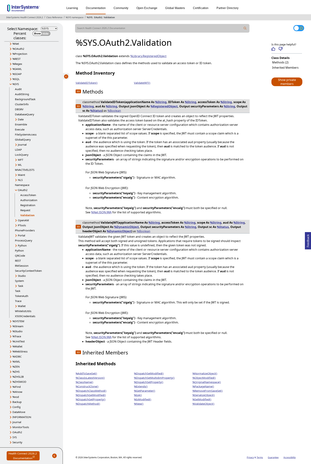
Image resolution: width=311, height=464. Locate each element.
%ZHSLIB (18, 376)
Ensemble (21, 124)
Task (20, 286)
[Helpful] (273, 49)
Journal (22, 144)
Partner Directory (228, 8)
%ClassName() (84, 382)
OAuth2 (98, 17)
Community (121, 8)
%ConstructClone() (87, 386)
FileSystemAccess (26, 134)
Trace (18, 301)
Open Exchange (146, 8)
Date (21, 119)
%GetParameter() (144, 390)
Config (16, 407)
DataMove (18, 412)
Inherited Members (285, 68)
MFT (20, 159)
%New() (138, 403)
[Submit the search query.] (245, 28)
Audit (18, 89)
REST (18, 260)
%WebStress (20, 351)
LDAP (18, 149)
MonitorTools (20, 427)
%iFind (16, 386)
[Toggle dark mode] (298, 28)
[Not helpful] (280, 49)
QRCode (20, 255)
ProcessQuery (23, 240)
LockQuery (21, 154)
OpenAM (23, 220)
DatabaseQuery (24, 114)
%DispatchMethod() (88, 403)
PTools (22, 225)
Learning (72, 8)
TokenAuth (21, 296)
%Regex (17, 64)
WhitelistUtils (23, 311)
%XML (16, 361)
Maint (21, 175)
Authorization (28, 200)
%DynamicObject (126, 227)
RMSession (21, 265)
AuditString (22, 94)
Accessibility (289, 457)
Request (25, 210)
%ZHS (16, 371)
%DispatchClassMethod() (91, 390)
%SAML (17, 69)
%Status (96, 111)
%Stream (17, 326)
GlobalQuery (23, 139)
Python (22, 245)
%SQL (16, 79)
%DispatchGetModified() (91, 395)
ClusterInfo (22, 104)
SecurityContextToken (28, 270)
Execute (19, 129)
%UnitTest (18, 341)
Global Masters (175, 8)
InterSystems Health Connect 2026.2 (24, 17)
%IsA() (138, 395)
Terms (260, 457)
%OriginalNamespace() (206, 382)
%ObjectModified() (204, 377)
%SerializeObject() (203, 395)
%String (160, 102)
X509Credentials (25, 316)
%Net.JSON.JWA (101, 212)
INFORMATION (21, 417)
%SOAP (17, 74)
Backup (17, 402)
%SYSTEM (18, 321)
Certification (201, 8)
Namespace (22, 185)
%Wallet (17, 346)
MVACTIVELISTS (24, 170)
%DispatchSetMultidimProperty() (154, 377)
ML (20, 164)
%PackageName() (203, 386)
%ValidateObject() (203, 403)
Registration (27, 205)
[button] (286, 81)
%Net (15, 43)
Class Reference (54, 17)
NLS (20, 180)
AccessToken (28, 195)
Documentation (96, 8)
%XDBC (17, 356)
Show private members (287, 82)
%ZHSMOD (19, 381)
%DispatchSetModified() (149, 373)
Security (17, 442)
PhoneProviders (25, 230)
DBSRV (19, 109)
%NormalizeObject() (204, 373)
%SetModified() (201, 399)
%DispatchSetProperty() (148, 382)
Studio (22, 275)
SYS (14, 437)
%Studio (17, 331)
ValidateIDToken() (87, 83)
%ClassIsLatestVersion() (90, 377)
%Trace (16, 336)
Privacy (250, 457)
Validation (109, 17)
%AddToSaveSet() (86, 373)
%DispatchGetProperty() (90, 399)
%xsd (15, 397)
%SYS (90, 17)
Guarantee (273, 457)
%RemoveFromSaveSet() (207, 390)
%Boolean (114, 111)
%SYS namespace (75, 17)
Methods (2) (280, 62)
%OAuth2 (18, 48)
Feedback (308, 239)
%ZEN (16, 366)
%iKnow (17, 392)
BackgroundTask (25, 99)
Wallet (22, 306)
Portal (21, 235)
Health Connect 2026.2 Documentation (24, 456)
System (19, 281)
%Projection (19, 53)
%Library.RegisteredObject (148, 56)
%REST (16, 59)
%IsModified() (142, 399)
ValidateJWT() (142, 83)
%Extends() (141, 386)
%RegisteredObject (164, 106)
